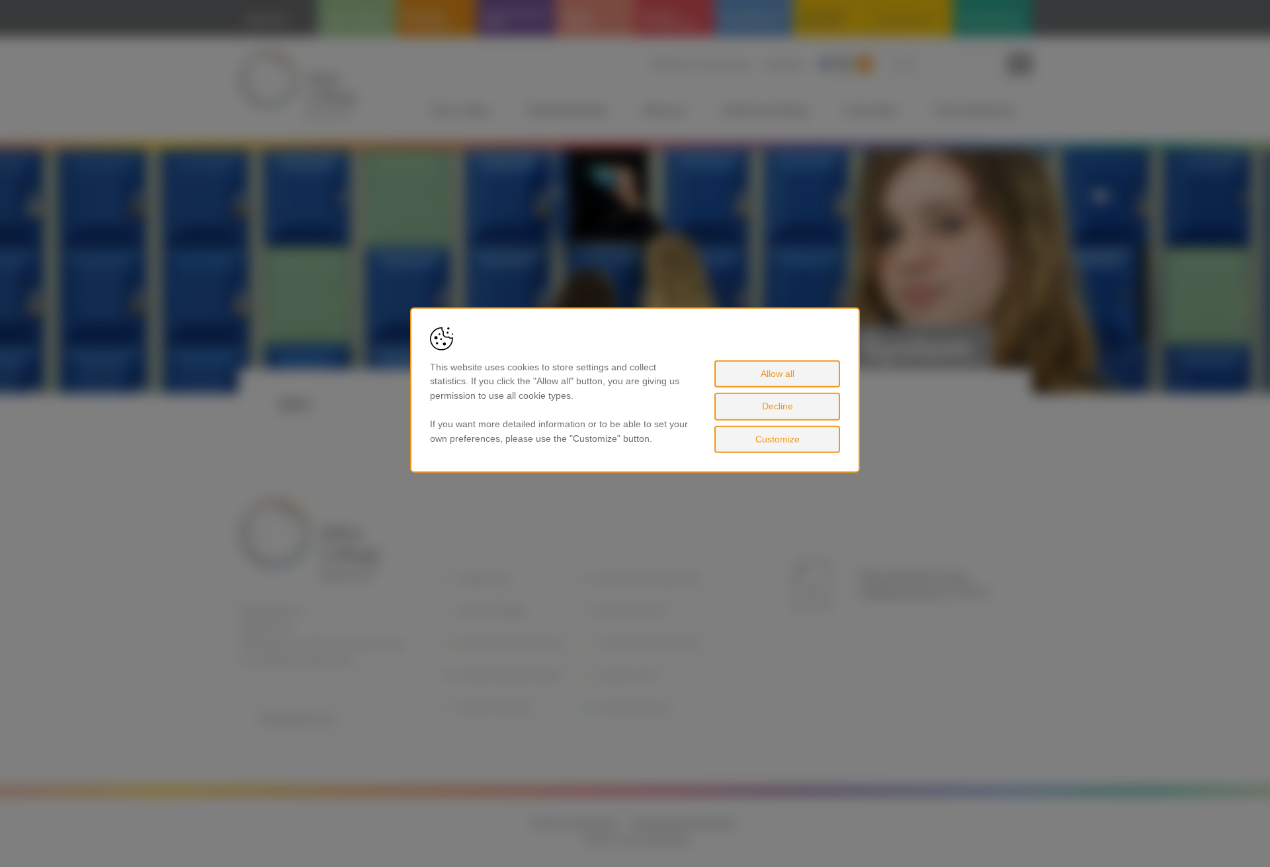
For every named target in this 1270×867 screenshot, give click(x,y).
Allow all (777, 373)
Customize (777, 439)
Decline (777, 406)
